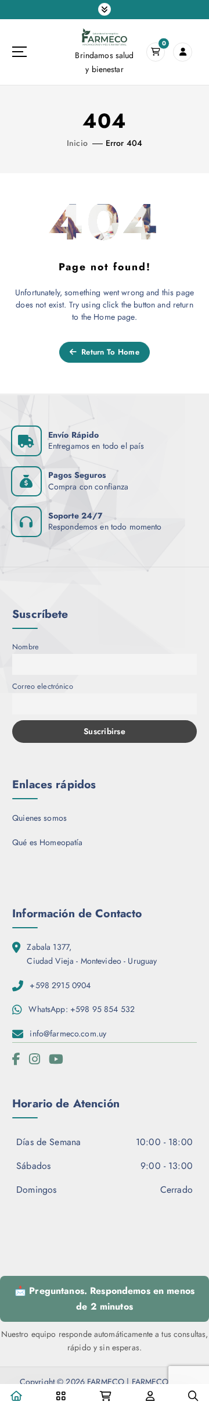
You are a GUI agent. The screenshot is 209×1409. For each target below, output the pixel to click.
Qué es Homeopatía (47, 842)
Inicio (77, 143)
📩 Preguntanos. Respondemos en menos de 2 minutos (104, 1298)
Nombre (25, 646)
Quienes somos (39, 818)
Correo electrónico (42, 686)
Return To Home (109, 351)
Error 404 (124, 143)
